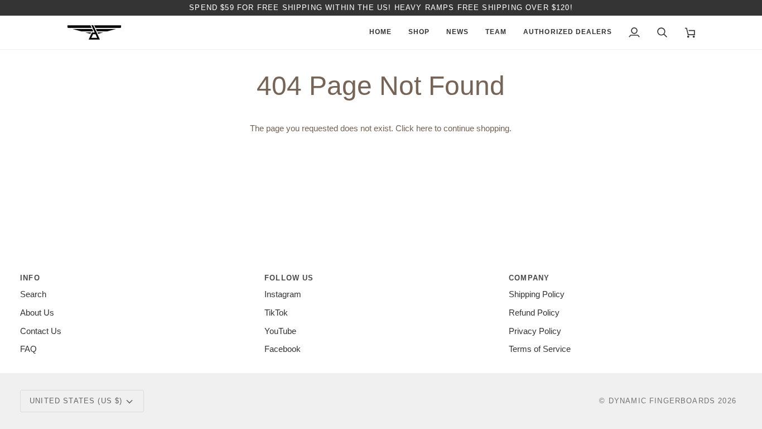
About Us (37, 312)
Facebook (282, 349)
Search (33, 294)
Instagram (282, 294)
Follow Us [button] (289, 278)
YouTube (280, 331)
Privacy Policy (535, 331)
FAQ (28, 349)
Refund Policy (534, 312)
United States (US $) (76, 401)
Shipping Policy (537, 294)
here (424, 128)
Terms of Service (540, 349)
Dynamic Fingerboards (662, 401)
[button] (419, 32)
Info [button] (30, 278)
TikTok (276, 312)
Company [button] (529, 278)
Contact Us (40, 331)
